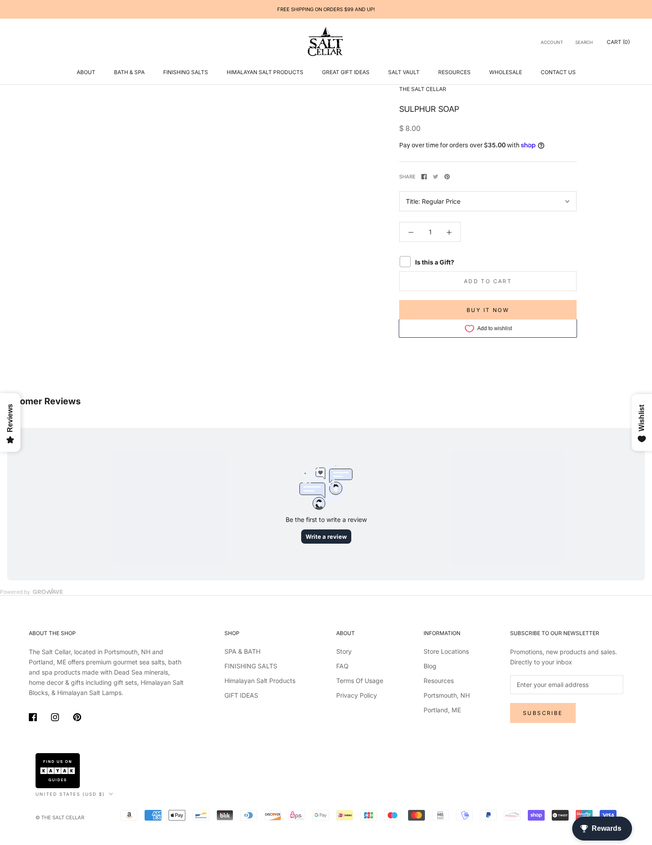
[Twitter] (435, 176)
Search (584, 42)
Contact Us (558, 72)
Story (344, 651)
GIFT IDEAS (241, 695)
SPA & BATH (242, 651)
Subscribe (543, 713)
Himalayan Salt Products (265, 72)
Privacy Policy (356, 695)
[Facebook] (424, 176)
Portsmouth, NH (447, 695)
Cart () (618, 42)
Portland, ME (442, 710)
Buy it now (488, 310)
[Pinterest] (447, 176)
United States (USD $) (70, 794)
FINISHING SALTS (250, 666)
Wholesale (505, 72)
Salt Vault (404, 72)
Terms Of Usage (359, 680)
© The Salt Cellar (59, 817)
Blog (430, 666)
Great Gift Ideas (345, 72)
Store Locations (446, 651)
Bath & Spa (129, 72)
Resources (454, 72)
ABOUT (86, 72)
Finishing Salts (185, 72)
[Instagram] (55, 718)
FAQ (342, 666)
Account (552, 42)
